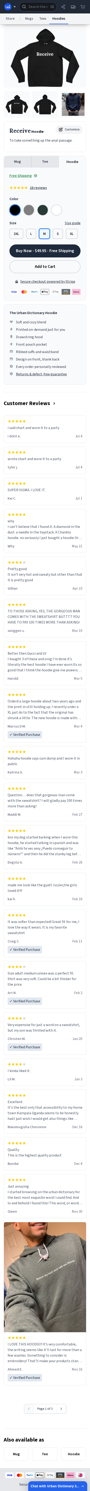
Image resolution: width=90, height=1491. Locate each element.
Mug (17, 161)
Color (13, 198)
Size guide (73, 223)
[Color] (15, 210)
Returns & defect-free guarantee (41, 374)
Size (12, 223)
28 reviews (38, 187)
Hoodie (72, 161)
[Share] (63, 6)
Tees (42, 18)
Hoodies (58, 18)
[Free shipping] (73, 6)
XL (72, 233)
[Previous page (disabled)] (29, 1408)
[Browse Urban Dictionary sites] (10, 6)
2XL (16, 233)
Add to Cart (45, 267)
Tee (45, 161)
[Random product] (52, 7)
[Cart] (82, 6)
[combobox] (38, 6)
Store (10, 18)
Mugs (29, 18)
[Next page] (61, 1408)
